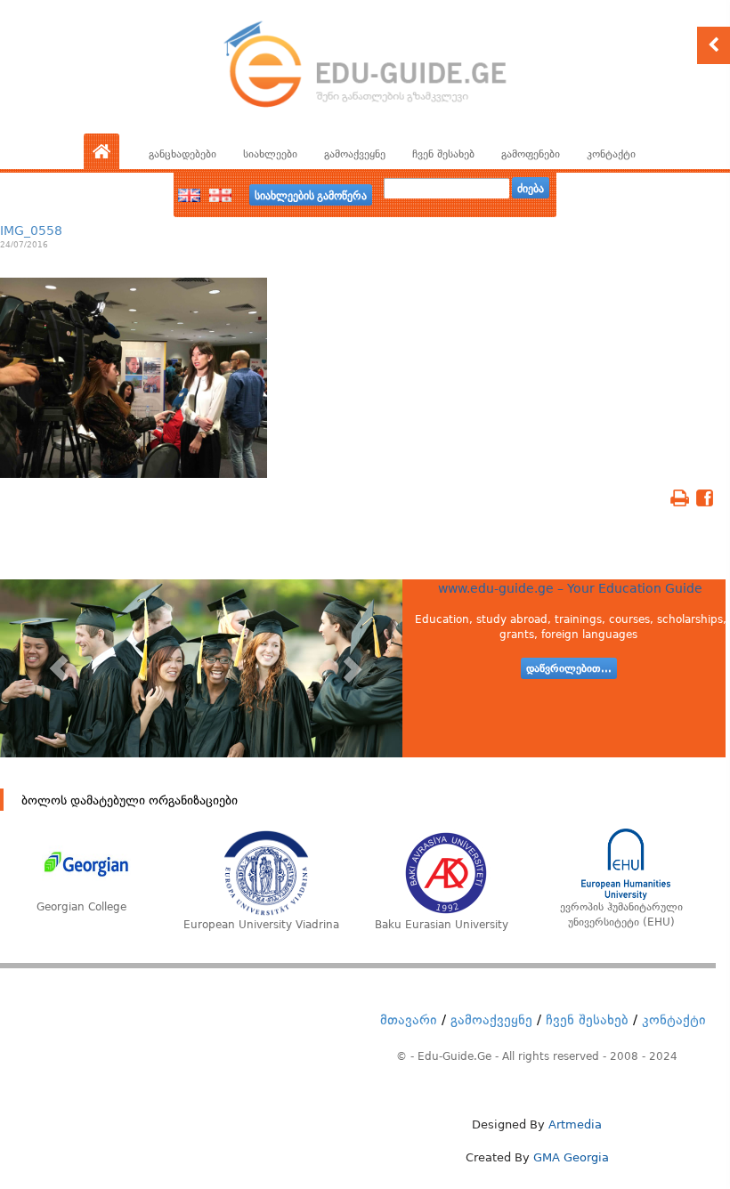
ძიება (530, 188)
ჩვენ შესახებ (443, 154)
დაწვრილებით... (569, 668)
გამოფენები (530, 154)
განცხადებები (182, 154)
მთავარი (408, 1020)
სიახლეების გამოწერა (311, 195)
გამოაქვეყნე (354, 154)
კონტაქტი (611, 154)
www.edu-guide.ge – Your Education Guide (570, 588)
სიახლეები (270, 154)
